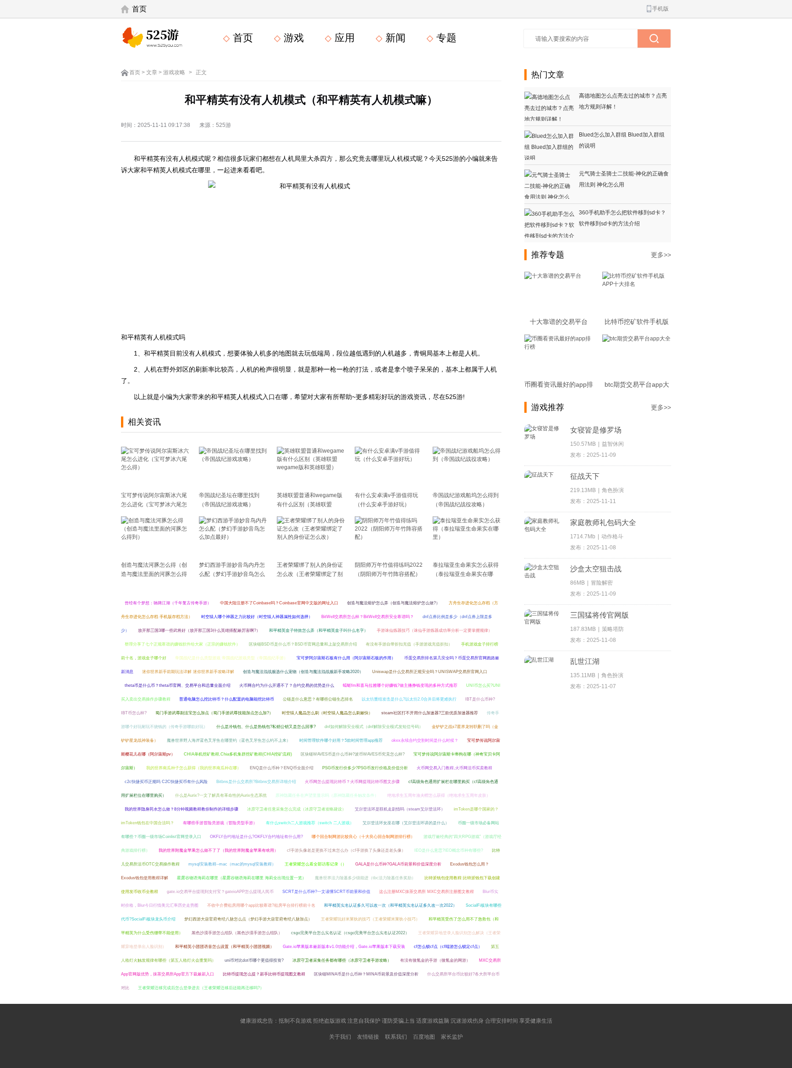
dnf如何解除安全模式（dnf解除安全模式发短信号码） (373, 726)
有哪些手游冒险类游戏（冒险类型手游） (220, 823)
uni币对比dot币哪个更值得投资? (254, 960)
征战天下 (585, 476)
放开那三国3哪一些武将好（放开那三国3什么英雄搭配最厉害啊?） (199, 630)
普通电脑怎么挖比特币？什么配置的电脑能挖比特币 (226, 699)
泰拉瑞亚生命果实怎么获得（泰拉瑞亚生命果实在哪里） (466, 574)
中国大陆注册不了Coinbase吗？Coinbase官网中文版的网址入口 (279, 603)
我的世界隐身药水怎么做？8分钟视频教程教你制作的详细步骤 (181, 809)
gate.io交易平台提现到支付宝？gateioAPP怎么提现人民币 (220, 891)
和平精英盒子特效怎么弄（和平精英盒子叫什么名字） (318, 630)
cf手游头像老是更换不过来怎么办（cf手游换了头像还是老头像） (346, 850)
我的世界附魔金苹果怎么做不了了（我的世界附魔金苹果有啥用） (218, 850)
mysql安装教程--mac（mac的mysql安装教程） (232, 864)
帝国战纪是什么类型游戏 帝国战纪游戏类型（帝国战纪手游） (231, 658)
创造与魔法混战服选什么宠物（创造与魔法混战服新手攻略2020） (303, 671)
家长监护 (452, 1037)
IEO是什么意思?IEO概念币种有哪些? (448, 850)
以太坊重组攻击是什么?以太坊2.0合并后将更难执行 (409, 699)
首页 (139, 9)
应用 (343, 38)
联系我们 (396, 1037)
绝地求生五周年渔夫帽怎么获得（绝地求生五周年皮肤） (438, 795)
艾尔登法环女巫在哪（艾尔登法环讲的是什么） (406, 823)
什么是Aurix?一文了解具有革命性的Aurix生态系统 (221, 795)
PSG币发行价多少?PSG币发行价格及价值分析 (365, 768)
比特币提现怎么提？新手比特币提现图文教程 (264, 974)
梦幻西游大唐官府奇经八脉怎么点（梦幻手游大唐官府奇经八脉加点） (248, 919)
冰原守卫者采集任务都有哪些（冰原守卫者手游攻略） (341, 960)
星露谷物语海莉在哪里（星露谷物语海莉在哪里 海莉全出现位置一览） (241, 878)
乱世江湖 (585, 661)
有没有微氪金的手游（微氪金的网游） (435, 960)
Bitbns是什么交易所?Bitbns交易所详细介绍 (256, 781)
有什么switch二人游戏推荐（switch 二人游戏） (310, 823)
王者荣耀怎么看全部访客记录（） (315, 864)
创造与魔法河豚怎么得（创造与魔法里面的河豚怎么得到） (154, 574)
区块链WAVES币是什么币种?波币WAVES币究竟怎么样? (353, 754)
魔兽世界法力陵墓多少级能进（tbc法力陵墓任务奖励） (365, 878)
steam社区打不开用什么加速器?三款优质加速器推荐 (429, 713)
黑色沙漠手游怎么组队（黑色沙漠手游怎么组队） (237, 933)
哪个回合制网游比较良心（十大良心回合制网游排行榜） (363, 836)
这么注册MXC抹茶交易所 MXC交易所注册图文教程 (426, 891)
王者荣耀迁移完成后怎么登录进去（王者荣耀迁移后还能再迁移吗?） (201, 988)
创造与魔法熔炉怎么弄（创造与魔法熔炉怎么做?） (393, 603)
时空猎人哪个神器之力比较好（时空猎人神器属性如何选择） (257, 616)
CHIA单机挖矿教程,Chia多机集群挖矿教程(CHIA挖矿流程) (238, 754)
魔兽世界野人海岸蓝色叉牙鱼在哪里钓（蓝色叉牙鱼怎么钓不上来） (229, 740)
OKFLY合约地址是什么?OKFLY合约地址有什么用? (256, 836)
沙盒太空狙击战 (596, 569)
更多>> (661, 254)
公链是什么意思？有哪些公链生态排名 (318, 699)
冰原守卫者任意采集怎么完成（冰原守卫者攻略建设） (296, 809)
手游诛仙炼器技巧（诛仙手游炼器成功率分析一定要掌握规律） (434, 630)
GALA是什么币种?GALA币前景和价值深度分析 (398, 864)
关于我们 (340, 1037)
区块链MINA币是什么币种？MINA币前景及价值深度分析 (366, 974)
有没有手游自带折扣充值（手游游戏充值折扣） (409, 644)
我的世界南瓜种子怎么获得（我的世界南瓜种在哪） (193, 768)
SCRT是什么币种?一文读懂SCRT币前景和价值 (326, 891)
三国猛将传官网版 (599, 615)
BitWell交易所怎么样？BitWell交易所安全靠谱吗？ (367, 616)
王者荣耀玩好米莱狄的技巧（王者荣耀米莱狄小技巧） (370, 919)
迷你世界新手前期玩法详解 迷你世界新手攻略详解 (188, 671)
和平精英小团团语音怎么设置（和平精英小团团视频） (224, 946)
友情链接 (368, 1037)
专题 (445, 38)
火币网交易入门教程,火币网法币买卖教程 (454, 768)
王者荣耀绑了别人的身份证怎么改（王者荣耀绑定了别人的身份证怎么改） (310, 574)
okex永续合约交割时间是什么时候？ (424, 740)
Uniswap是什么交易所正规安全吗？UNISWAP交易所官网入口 (429, 671)
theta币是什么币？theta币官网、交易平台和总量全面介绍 (178, 685)
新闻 (394, 38)
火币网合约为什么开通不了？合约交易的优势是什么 (286, 685)
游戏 (292, 38)
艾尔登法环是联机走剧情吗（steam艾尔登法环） (400, 809)
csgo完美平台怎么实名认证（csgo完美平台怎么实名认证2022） (350, 933)
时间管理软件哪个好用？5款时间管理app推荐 (341, 740)
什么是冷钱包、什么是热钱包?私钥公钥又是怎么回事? (266, 726)
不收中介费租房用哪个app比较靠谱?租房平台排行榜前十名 (261, 905)
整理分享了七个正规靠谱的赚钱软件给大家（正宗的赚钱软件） (182, 644)
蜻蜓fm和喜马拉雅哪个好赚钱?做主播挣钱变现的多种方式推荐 (400, 685)
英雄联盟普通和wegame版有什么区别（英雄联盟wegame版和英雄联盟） (309, 504)
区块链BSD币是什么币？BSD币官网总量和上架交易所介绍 (303, 644)
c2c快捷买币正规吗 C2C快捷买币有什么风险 (166, 781)
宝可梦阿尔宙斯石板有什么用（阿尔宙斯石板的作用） (346, 658)
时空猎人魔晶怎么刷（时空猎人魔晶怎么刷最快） (327, 713)
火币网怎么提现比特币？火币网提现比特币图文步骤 (352, 781)
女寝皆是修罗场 (596, 430)
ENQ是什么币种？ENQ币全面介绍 (282, 768)
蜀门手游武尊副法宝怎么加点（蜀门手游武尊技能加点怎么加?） (214, 713)
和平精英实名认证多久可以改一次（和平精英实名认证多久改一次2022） (390, 905)
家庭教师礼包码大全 (603, 522)
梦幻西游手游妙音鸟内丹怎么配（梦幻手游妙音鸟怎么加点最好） (232, 574)
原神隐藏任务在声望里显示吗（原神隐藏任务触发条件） (327, 795)
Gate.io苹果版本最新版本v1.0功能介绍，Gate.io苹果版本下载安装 (344, 946)
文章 (151, 72)
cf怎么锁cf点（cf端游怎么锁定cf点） (448, 946)
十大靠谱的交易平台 (559, 321)
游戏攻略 (174, 72)
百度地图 (424, 1037)
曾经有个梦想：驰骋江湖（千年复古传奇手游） (168, 603)
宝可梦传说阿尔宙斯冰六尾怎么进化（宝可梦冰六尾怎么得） (154, 504)
